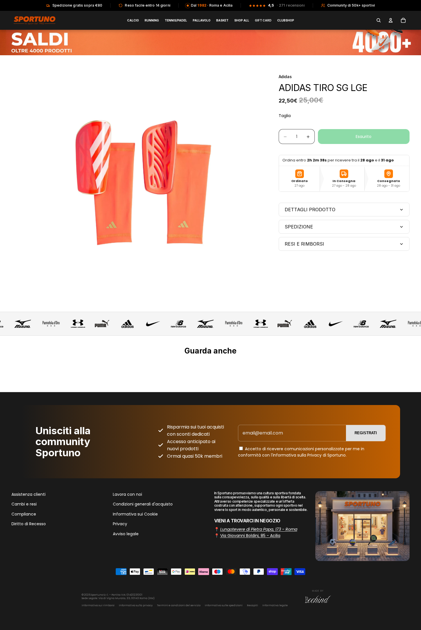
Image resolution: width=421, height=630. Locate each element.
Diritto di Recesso (28, 524)
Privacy (120, 524)
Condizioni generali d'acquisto (143, 504)
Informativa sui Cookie (135, 514)
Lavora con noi (127, 494)
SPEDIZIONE (299, 227)
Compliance (23, 514)
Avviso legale (126, 533)
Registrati (366, 433)
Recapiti (252, 605)
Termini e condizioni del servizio (178, 605)
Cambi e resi (24, 504)
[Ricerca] (378, 20)
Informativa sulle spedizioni (224, 605)
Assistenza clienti (28, 494)
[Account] (390, 20)
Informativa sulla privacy (136, 605)
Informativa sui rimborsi (98, 605)
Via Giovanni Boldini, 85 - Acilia (250, 535)
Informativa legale (275, 605)
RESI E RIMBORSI (304, 244)
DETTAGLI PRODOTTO (310, 209)
